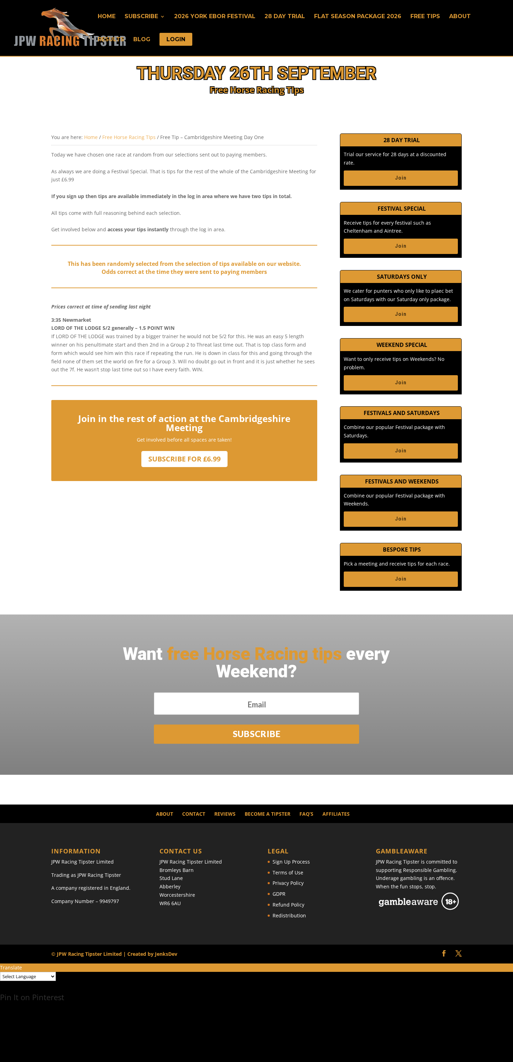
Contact (193, 813)
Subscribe (141, 17)
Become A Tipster (267, 813)
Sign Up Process (291, 861)
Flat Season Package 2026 (357, 17)
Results (111, 40)
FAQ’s (306, 813)
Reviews (225, 813)
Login (175, 40)
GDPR (279, 893)
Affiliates (336, 813)
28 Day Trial (285, 17)
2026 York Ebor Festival (214, 17)
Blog (141, 40)
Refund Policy (288, 904)
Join (401, 178)
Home (107, 17)
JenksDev (166, 954)
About (460, 17)
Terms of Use (288, 872)
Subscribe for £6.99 (184, 459)
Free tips (425, 17)
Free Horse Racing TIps (129, 137)
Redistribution (289, 915)
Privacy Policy (288, 883)
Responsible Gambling (429, 870)
